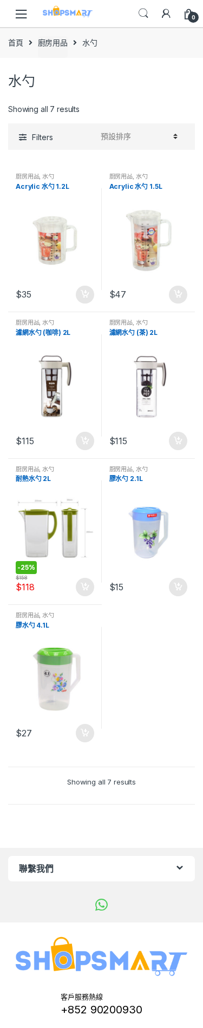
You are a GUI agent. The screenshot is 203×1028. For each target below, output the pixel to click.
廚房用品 (53, 42)
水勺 (48, 176)
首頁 (15, 42)
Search (143, 13)
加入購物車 (84, 295)
